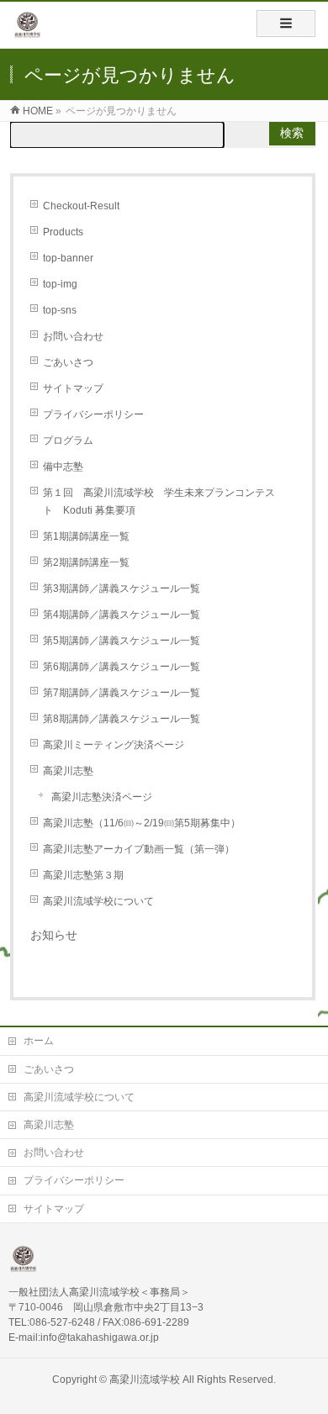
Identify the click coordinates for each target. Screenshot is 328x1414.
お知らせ (53, 935)
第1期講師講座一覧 (86, 536)
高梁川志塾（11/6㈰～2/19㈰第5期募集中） (142, 823)
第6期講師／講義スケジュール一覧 (121, 667)
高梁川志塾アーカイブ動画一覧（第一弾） (139, 849)
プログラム (68, 440)
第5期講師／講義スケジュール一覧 (121, 640)
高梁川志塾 (68, 771)
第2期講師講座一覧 (86, 562)
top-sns (60, 310)
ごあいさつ (68, 362)
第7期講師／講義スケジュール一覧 (121, 693)
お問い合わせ (73, 336)
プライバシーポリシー (93, 414)
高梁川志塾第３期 (83, 875)
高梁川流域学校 (144, 1379)
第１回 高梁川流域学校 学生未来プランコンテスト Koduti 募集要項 (159, 501)
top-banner (68, 258)
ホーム (39, 1041)
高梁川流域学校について (98, 901)
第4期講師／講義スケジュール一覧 (121, 614)
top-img (60, 284)
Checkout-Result (81, 206)
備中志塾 (63, 466)
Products (63, 232)
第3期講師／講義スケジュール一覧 (121, 588)
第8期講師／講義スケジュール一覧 (121, 719)
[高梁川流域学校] (27, 30)
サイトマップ (73, 388)
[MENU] (286, 23)
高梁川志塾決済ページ (101, 797)
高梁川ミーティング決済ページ (113, 745)
